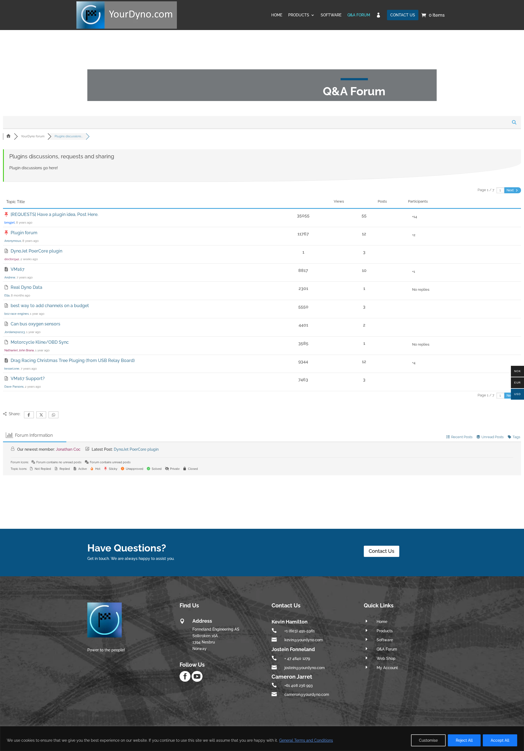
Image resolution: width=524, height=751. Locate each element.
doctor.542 (11, 259)
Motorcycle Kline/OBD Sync (40, 342)
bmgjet (9, 222)
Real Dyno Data (26, 287)
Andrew (9, 277)
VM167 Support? (28, 378)
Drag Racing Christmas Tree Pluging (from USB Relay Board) (73, 360)
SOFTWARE (331, 15)
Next (510, 190)
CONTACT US (402, 15)
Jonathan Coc (68, 449)
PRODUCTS (298, 15)
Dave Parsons (13, 386)
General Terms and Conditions (306, 740)
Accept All (500, 740)
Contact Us (381, 551)
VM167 (18, 269)
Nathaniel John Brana (19, 350)
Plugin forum (24, 232)
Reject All (464, 740)
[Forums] (8, 136)
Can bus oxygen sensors (35, 323)
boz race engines (16, 314)
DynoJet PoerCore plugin (36, 251)
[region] (262, 738)
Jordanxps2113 (14, 332)
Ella (7, 295)
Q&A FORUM (358, 15)
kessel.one (11, 368)
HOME (276, 15)
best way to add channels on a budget (50, 305)
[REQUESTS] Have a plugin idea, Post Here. (54, 214)
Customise (428, 740)
